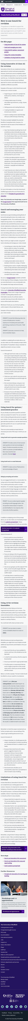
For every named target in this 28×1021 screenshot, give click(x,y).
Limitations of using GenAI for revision (14, 57)
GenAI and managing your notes (13, 47)
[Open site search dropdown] (26, 1)
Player (2, 947)
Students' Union (5, 969)
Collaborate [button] (17, 5)
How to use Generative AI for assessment (15, 858)
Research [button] (9, 5)
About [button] (24, 5)
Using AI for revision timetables (12, 55)
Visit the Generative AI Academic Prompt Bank (11, 529)
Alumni (3, 965)
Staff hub (3, 950)
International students (6, 937)
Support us (4, 942)
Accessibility (16, 1013)
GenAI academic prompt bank (12, 866)
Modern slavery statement (8, 1015)
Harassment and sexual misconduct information (13, 960)
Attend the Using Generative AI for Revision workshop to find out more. (12, 848)
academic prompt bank (12, 522)
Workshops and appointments (11, 911)
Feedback (4, 1013)
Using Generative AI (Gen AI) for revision (15, 44)
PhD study (3, 932)
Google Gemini (11, 278)
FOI (22, 1013)
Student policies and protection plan (10, 957)
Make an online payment (7, 955)
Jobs (2, 940)
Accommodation (5, 935)
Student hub (4, 952)
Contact (3, 972)
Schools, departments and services (10, 962)
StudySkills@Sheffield (10, 15)
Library (3, 967)
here (14, 454)
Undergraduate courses (7, 927)
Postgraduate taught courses (8, 930)
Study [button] (2, 5)
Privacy (10, 1013)
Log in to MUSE (8, 1)
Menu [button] (23, 15)
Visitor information (6, 945)
